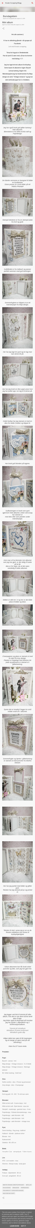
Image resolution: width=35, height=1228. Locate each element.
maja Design (6, 1187)
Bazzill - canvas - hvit (9, 1061)
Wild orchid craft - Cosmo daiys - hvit (14, 1103)
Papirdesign (25, 1187)
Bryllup (28, 1185)
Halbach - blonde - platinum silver (13, 1133)
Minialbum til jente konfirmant (17, 1030)
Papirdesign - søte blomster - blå (13, 1115)
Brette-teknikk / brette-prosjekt (13, 1185)
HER (21, 58)
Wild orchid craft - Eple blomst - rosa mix (15, 1106)
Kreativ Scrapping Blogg (13, 3)
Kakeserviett (6, 1139)
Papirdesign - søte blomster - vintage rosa (16, 1121)
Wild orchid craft (9, 1193)
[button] (3, 28)
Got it (23, 1226)
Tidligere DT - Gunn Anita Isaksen (13, 1190)
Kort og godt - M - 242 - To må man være (15, 1094)
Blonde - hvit (6, 1136)
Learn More (14, 1226)
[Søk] (32, 3)
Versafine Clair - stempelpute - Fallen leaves (17, 1151)
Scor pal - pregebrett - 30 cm (11, 1176)
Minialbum (16, 1187)
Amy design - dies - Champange (13, 1085)
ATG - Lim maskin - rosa (10, 1161)
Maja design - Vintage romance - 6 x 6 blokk (16, 1064)
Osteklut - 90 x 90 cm (9, 1142)
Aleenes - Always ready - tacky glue (14, 1164)
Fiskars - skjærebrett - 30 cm (11, 1173)
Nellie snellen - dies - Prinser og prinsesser (16, 1082)
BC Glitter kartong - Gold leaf (11, 1073)
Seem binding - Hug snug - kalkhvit (13, 1130)
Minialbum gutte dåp (17, 1032)
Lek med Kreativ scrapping (17, 46)
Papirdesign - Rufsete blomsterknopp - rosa (16, 1112)
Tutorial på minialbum (17, 1028)
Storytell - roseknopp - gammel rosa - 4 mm (16, 1109)
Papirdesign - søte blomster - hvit (13, 1118)
